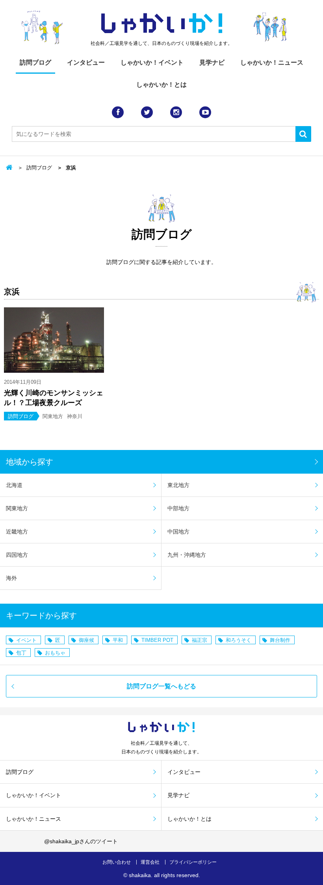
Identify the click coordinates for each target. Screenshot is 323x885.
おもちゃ (55, 653)
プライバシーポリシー (193, 862)
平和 (118, 640)
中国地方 (178, 531)
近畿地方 (17, 531)
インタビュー (86, 62)
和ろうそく (238, 640)
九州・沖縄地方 (186, 555)
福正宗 (199, 640)
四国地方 (17, 555)
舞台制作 (280, 640)
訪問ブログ (35, 62)
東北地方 (178, 485)
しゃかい (161, 23)
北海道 (14, 485)
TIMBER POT (157, 640)
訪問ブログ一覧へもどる (161, 686)
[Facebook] (118, 112)
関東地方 (17, 508)
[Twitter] (147, 112)
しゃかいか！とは (161, 84)
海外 (11, 578)
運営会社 (150, 862)
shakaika (140, 875)
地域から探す (29, 461)
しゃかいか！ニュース (271, 62)
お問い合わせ (116, 862)
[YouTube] (205, 112)
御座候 (86, 640)
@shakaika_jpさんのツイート (81, 841)
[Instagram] (176, 112)
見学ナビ (212, 62)
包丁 (21, 653)
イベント (26, 640)
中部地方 (178, 508)
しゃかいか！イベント (152, 62)
